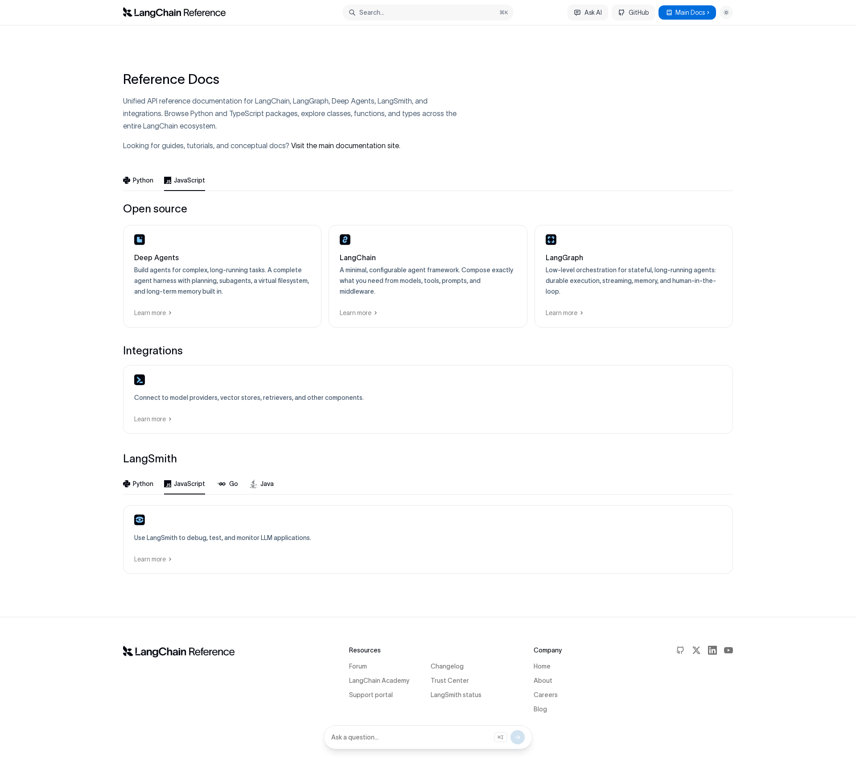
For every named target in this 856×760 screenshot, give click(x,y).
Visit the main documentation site (345, 145)
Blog (540, 709)
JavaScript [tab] (189, 180)
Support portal (371, 694)
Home (542, 666)
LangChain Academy (379, 680)
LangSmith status (456, 694)
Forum (358, 666)
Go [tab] (233, 483)
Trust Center (450, 680)
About (543, 680)
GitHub (639, 12)
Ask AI (593, 12)
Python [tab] (143, 180)
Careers (546, 694)
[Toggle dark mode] (726, 12)
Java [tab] (267, 483)
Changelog (447, 666)
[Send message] (517, 737)
